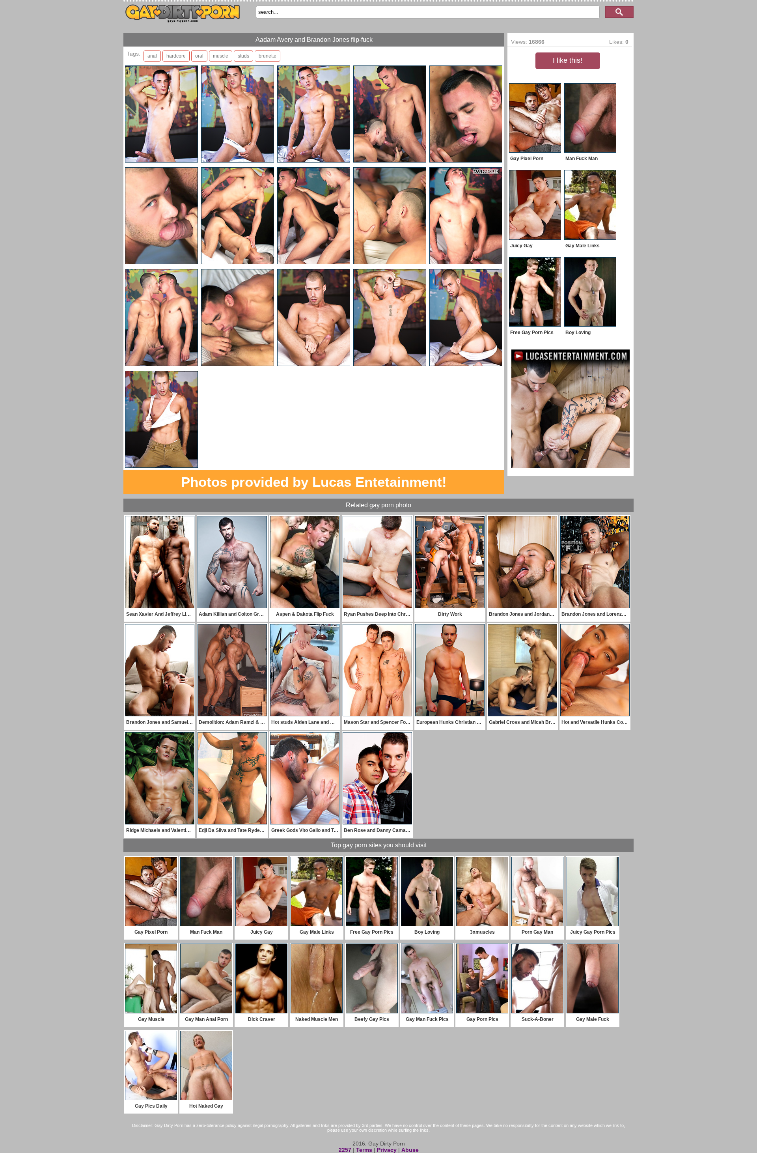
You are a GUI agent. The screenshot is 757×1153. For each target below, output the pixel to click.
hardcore (176, 56)
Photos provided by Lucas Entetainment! (314, 482)
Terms (364, 1150)
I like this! (567, 60)
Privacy (387, 1150)
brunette (267, 56)
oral (199, 56)
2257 (345, 1150)
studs (243, 56)
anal (152, 56)
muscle (220, 56)
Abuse (410, 1150)
